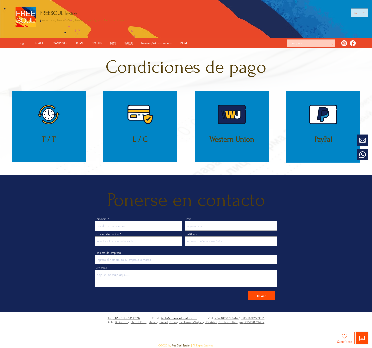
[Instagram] (344, 43)
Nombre (101, 219)
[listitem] (49, 126)
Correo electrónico (107, 234)
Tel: (110, 318)
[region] (362, 146)
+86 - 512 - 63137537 (126, 318)
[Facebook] (353, 43)
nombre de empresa (108, 252)
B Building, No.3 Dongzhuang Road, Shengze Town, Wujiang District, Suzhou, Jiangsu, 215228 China (189, 322)
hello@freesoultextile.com (179, 318)
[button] (41, 43)
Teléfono (191, 234)
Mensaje (101, 268)
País (188, 219)
